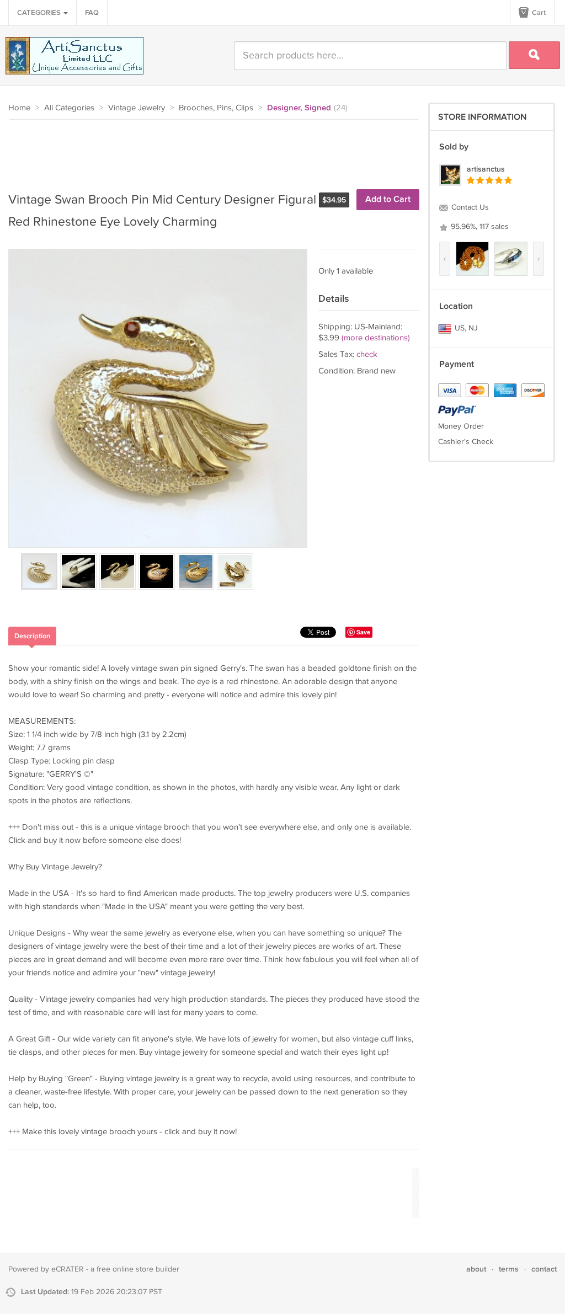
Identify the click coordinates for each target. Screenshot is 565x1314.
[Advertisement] (209, 150)
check (366, 354)
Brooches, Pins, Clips (216, 108)
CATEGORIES (39, 12)
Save (363, 632)
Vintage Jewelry (136, 108)
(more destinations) (376, 338)
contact (544, 1269)
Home (19, 108)
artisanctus (486, 169)
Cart (538, 12)
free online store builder (138, 1269)
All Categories (69, 108)
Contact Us (469, 207)
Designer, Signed (299, 108)
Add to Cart (388, 199)
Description (32, 636)
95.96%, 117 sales (479, 226)
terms (509, 1269)
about (476, 1269)
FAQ (92, 12)
